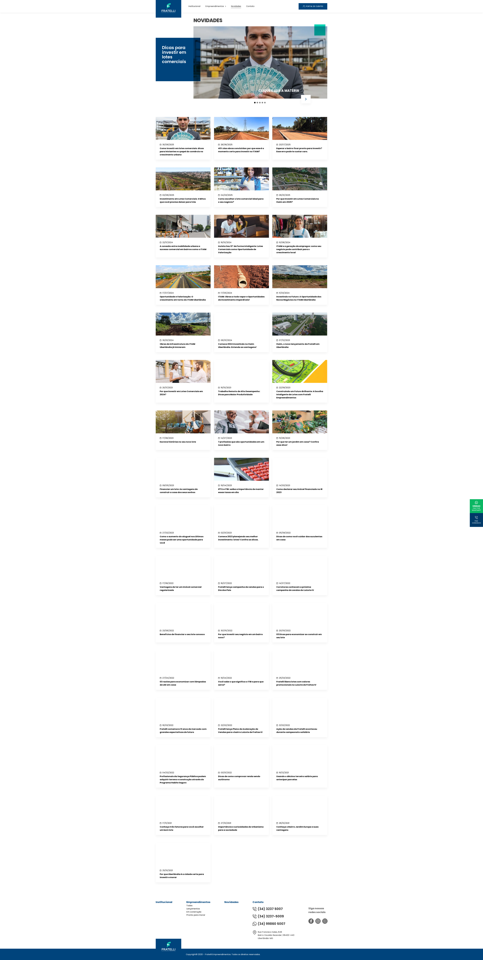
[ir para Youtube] (325, 921)
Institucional (194, 6)
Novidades (236, 6)
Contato (250, 6)
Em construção (193, 911)
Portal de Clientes (314, 6)
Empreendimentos (214, 6)
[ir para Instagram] (318, 921)
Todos (189, 905)
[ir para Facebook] (311, 921)
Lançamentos (193, 908)
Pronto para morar (195, 915)
